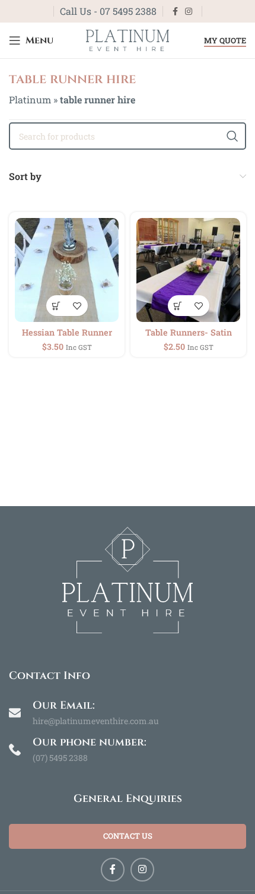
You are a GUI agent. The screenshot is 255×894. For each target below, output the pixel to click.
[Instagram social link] (188, 12)
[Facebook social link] (175, 12)
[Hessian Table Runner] (67, 270)
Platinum (30, 99)
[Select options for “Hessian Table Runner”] (56, 305)
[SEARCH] (232, 136)
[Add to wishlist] (77, 305)
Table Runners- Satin (188, 332)
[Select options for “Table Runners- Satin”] (178, 305)
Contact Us (127, 835)
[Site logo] (127, 39)
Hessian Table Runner (67, 332)
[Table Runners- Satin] (188, 270)
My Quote (225, 41)
